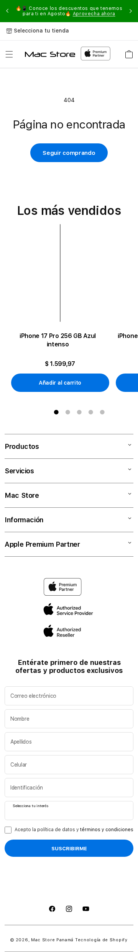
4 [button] (91, 412)
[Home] (50, 54)
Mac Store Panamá (52, 939)
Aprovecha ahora (94, 13)
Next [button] (131, 11)
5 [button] (102, 412)
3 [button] (79, 412)
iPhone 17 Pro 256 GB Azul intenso (58, 340)
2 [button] (68, 412)
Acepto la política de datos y (74, 829)
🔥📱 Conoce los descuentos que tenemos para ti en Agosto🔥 (69, 11)
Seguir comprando (69, 152)
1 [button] (56, 412)
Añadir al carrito (60, 383)
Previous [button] (7, 11)
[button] (9, 54)
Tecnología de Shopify (101, 939)
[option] (63, 308)
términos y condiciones (106, 829)
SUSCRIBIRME (69, 848)
